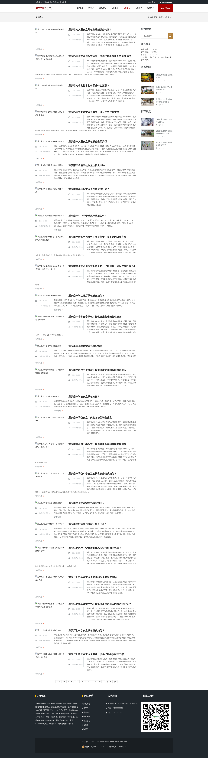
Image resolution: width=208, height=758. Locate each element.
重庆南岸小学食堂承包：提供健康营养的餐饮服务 (94, 316)
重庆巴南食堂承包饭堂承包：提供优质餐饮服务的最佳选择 (99, 56)
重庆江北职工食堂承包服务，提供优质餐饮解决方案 (96, 654)
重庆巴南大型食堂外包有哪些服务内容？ (90, 29)
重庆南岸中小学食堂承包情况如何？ (87, 215)
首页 (160, 17)
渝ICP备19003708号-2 (117, 746)
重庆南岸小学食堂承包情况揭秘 (85, 346)
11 (96, 682)
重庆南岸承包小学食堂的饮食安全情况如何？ (92, 473)
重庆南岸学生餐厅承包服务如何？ (86, 295)
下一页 (109, 682)
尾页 (115, 682)
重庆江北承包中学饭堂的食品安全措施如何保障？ (94, 547)
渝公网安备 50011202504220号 (96, 746)
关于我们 (90, 8)
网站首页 (80, 8)
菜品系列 (103, 8)
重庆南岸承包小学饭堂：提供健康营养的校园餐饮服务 (97, 444)
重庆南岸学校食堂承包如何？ (84, 396)
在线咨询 (166, 8)
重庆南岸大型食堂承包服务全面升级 (87, 141)
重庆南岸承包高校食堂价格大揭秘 (86, 165)
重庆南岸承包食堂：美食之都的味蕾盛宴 (90, 417)
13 (103, 682)
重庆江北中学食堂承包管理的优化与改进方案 (92, 577)
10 (92, 682)
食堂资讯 (139, 8)
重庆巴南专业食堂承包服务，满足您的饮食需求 (93, 112)
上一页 (70, 682)
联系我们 (150, 8)
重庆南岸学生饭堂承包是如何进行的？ (88, 189)
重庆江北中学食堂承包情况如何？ (86, 630)
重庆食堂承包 (78, 40)
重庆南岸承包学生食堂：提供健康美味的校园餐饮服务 (97, 369)
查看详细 (38, 49)
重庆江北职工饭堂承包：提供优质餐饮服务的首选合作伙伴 (99, 603)
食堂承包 (127, 8)
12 (100, 682)
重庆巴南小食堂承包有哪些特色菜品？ (88, 85)
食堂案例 (115, 8)
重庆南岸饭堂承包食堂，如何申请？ (87, 524)
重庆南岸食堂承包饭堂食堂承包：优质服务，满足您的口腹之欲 (102, 266)
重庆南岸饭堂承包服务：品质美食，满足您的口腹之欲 (97, 236)
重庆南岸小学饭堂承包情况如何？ (86, 502)
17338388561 (167, 2)
